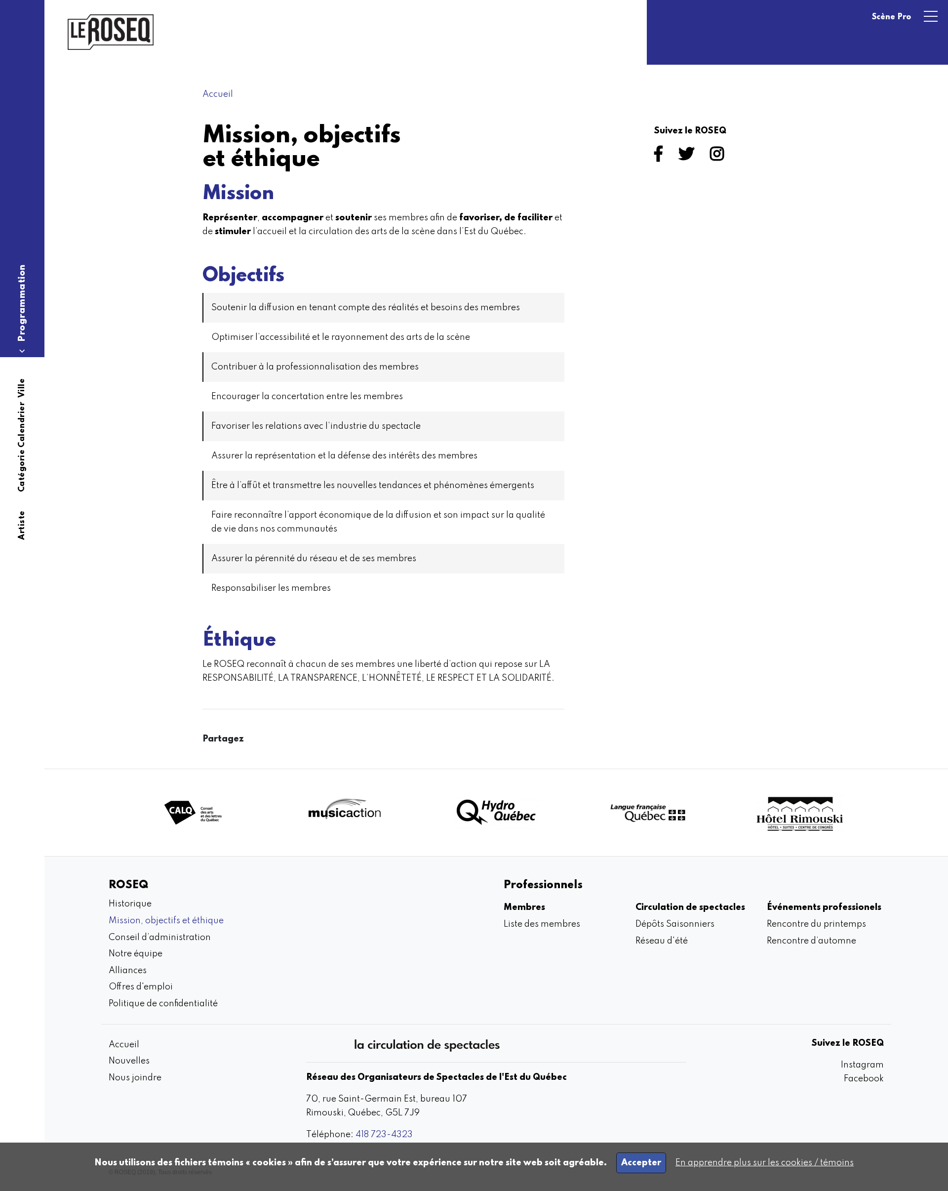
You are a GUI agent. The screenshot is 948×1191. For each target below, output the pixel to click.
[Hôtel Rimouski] (799, 812)
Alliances (128, 970)
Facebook (864, 1078)
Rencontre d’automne (811, 941)
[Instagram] (719, 157)
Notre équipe (135, 953)
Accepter (641, 1162)
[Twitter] (688, 157)
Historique (130, 904)
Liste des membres (542, 924)
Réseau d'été (661, 941)
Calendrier (22, 425)
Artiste (22, 525)
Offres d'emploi (141, 987)
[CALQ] (193, 812)
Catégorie (22, 471)
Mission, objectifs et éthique (166, 920)
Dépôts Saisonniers (674, 924)
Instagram (862, 1065)
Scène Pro (891, 17)
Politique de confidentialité (163, 1003)
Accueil (217, 94)
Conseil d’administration (160, 937)
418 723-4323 (384, 1134)
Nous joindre (135, 1077)
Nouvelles (129, 1061)
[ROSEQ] (111, 32)
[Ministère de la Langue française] (647, 812)
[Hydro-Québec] (496, 812)
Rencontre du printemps (816, 924)
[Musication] (344, 812)
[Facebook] (660, 157)
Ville (22, 388)
